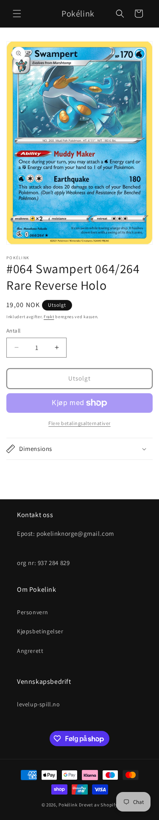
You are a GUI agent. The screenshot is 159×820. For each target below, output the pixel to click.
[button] (17, 13)
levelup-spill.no (38, 704)
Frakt (49, 316)
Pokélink (68, 805)
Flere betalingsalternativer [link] (79, 423)
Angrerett (30, 651)
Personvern (32, 612)
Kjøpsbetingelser (40, 631)
